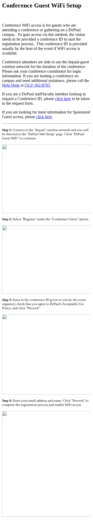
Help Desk (11, 85)
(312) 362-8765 (37, 85)
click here (63, 98)
